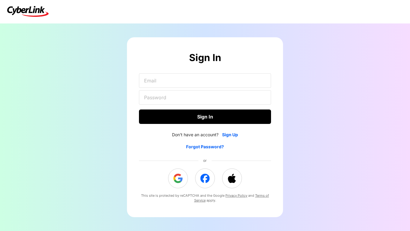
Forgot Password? (205, 146)
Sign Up (230, 134)
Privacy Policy (236, 195)
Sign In (205, 117)
